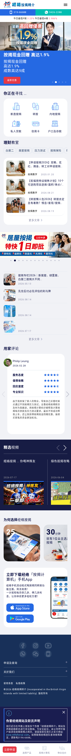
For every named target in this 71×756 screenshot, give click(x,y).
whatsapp (22, 654)
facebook (22, 645)
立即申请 (9, 749)
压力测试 (40, 150)
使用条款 (8, 683)
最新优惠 (12, 80)
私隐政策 (20, 683)
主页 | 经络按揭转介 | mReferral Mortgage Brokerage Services (19, 4)
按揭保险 (55, 150)
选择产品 (27, 753)
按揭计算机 (44, 753)
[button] (53, 82)
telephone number (48, 654)
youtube (48, 645)
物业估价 (62, 753)
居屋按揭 (24, 150)
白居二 (10, 150)
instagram (35, 645)
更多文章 (34, 220)
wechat (35, 654)
